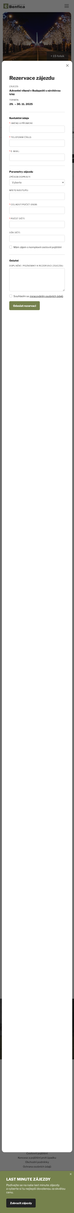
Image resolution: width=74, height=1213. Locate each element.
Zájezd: (14, 86)
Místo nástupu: (19, 190)
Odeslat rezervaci (24, 305)
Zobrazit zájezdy (21, 1203)
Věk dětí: (14, 232)
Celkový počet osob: (23, 204)
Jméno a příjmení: (21, 123)
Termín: (14, 100)
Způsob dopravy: (20, 176)
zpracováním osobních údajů (46, 296)
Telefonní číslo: (20, 137)
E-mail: (14, 151)
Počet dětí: (17, 218)
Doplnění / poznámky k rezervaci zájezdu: (36, 266)
